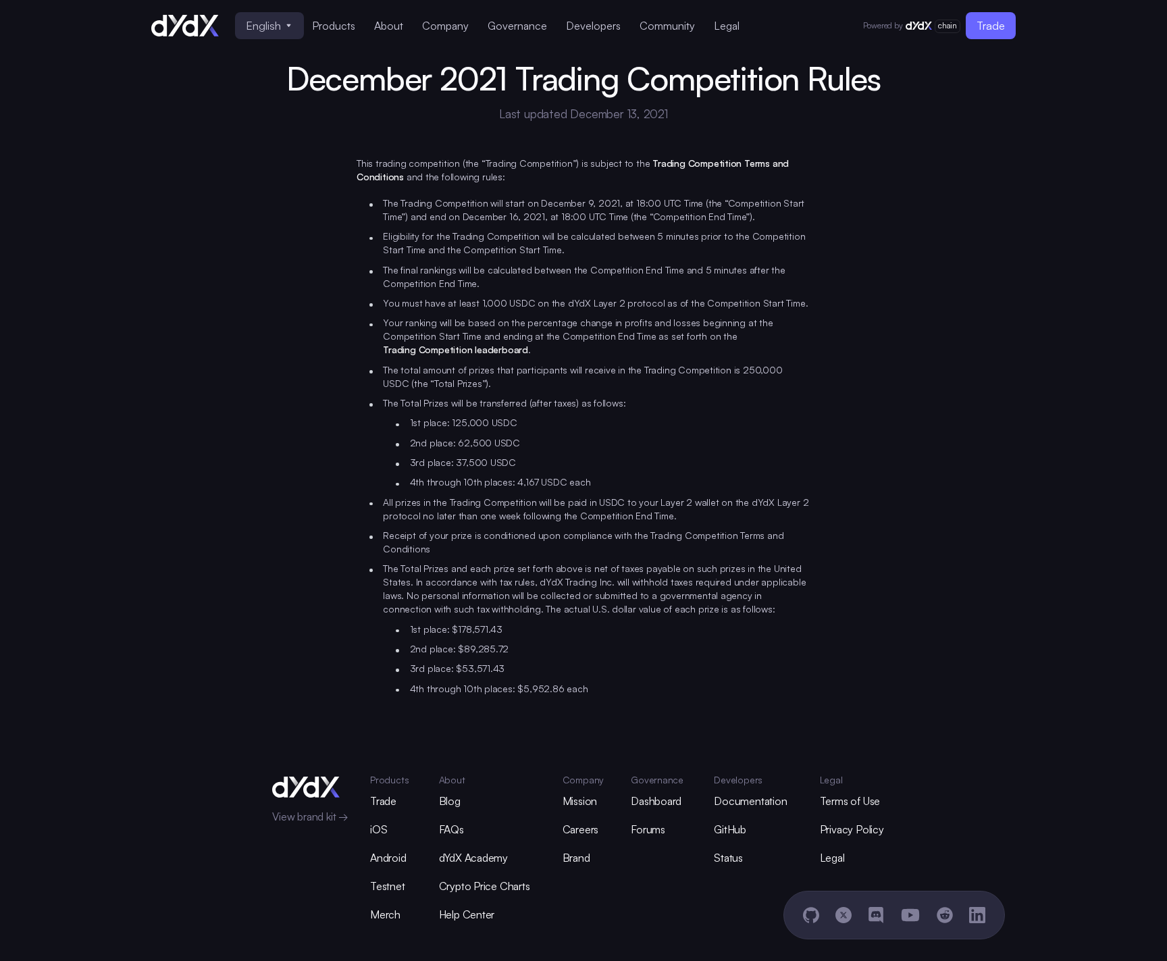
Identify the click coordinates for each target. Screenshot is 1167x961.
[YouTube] (910, 915)
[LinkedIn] (977, 915)
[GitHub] (811, 915)
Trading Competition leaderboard (455, 349)
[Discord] (876, 915)
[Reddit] (945, 915)
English (263, 25)
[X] (843, 915)
